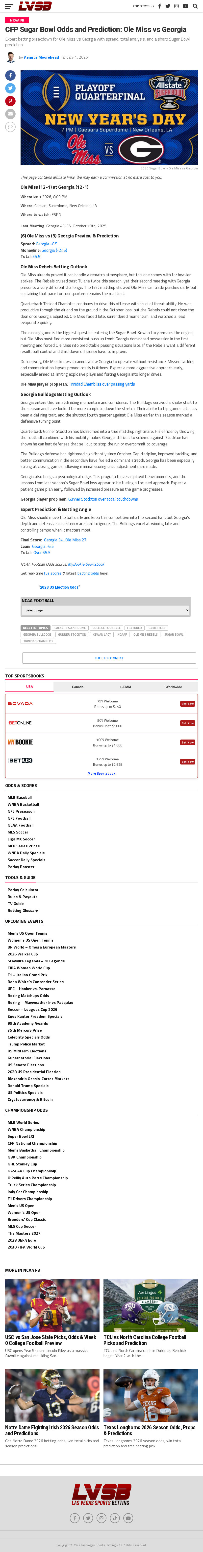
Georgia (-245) (54, 250)
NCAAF (122, 634)
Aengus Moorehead (41, 57)
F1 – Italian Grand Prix (28, 975)
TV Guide (16, 903)
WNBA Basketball (23, 804)
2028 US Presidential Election (34, 1072)
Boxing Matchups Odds (28, 995)
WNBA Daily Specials (26, 853)
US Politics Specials (25, 1092)
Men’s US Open (21, 1205)
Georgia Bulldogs (37, 634)
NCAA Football (20, 825)
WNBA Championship (26, 1129)
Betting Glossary (23, 910)
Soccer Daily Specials (26, 860)
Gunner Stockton (72, 634)
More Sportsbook (101, 773)
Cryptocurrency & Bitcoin (30, 1099)
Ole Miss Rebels (145, 634)
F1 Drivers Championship (30, 1199)
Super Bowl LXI (21, 1136)
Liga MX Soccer (21, 839)
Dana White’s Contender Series (36, 982)
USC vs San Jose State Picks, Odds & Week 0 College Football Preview (50, 1340)
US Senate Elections (26, 1065)
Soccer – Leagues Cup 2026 (32, 1009)
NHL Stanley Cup (22, 1164)
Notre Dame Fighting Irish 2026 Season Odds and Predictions (52, 1430)
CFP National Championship (32, 1143)
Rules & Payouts (22, 897)
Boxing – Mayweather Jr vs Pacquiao (40, 1002)
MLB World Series (23, 1122)
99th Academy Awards (28, 1023)
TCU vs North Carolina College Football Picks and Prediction (144, 1340)
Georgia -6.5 (47, 244)
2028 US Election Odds (59, 587)
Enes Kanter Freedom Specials (35, 1016)
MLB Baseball (20, 797)
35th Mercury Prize (25, 1030)
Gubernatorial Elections (29, 1058)
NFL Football (19, 818)
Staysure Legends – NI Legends (36, 961)
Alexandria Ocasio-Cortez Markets (38, 1079)
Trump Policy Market (26, 1044)
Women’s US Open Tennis (30, 940)
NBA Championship (25, 1157)
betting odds (88, 573)
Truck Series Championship (32, 1185)
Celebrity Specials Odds (29, 1037)
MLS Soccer (18, 832)
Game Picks (157, 627)
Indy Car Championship (28, 1192)
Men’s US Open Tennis (27, 933)
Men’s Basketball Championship (36, 1150)
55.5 (36, 256)
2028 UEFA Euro (22, 1240)
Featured (134, 627)
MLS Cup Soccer (22, 1226)
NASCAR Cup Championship (32, 1171)
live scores (53, 573)
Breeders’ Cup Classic (27, 1219)
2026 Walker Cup (23, 954)
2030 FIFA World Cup (26, 1247)
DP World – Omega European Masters (42, 947)
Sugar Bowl (173, 634)
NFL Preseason (21, 811)
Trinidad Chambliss (38, 641)
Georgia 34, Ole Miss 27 (65, 540)
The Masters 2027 (24, 1233)
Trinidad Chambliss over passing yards (102, 384)
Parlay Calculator (23, 890)
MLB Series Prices (24, 846)
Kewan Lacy (102, 634)
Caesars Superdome (70, 627)
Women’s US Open (24, 1212)
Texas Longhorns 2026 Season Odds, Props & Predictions (149, 1430)
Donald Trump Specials (28, 1086)
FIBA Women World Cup (29, 968)
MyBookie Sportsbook (86, 564)
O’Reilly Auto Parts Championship (38, 1178)
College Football (107, 627)
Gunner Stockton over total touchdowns (103, 499)
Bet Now (188, 703)
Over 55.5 (41, 552)
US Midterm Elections (27, 1051)
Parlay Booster (21, 867)
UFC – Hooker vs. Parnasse (31, 989)
